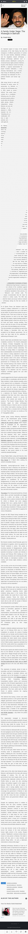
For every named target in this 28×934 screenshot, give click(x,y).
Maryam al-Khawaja (12, 887)
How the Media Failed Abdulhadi (11, 904)
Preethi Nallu (7, 37)
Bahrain (22, 891)
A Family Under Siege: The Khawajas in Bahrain (13, 32)
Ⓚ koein (18, 927)
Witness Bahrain (21, 677)
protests (19, 885)
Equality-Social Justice (13, 891)
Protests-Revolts (11, 885)
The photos (4, 493)
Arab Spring (10, 893)
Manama (20, 887)
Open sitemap (14, 923)
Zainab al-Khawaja (12, 883)
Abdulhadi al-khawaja (20, 893)
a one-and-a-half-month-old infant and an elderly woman (14, 661)
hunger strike (10, 889)
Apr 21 (2, 917)
